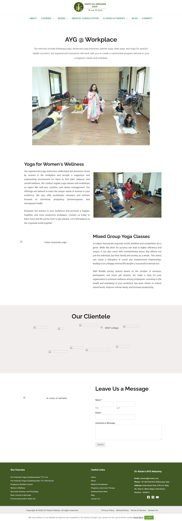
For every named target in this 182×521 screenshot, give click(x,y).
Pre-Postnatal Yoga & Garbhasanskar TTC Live (29, 477)
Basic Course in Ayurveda (21, 495)
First (96, 408)
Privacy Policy (107, 510)
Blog (92, 495)
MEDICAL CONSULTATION (85, 18)
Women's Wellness (18, 488)
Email (98, 413)
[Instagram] (152, 497)
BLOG (135, 18)
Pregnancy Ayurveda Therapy (103, 488)
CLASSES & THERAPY (114, 18)
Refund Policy (122, 510)
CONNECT (147, 18)
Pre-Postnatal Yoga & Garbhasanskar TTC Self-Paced (32, 481)
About (93, 481)
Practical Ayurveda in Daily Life (23, 499)
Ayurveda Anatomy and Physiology (24, 491)
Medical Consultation (99, 484)
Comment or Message (105, 423)
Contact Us (95, 499)
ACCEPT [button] (149, 518)
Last (118, 408)
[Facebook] (148, 497)
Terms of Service (138, 510)
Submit (100, 444)
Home (93, 477)
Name (98, 400)
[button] (52, 18)
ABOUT (33, 18)
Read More (138, 517)
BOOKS (61, 18)
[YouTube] (157, 497)
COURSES (46, 18)
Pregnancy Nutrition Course (22, 484)
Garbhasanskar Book (99, 491)
